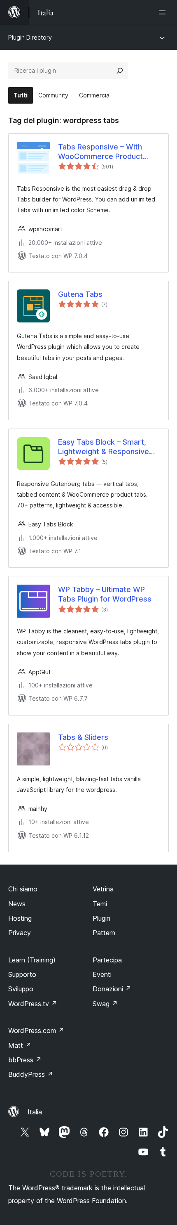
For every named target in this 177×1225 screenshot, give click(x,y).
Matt (19, 1045)
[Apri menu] (164, 12)
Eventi (102, 974)
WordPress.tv (32, 1004)
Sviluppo (20, 989)
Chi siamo (22, 889)
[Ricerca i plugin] (120, 70)
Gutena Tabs (80, 294)
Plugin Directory (30, 37)
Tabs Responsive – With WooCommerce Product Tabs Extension (100, 151)
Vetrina (103, 889)
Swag (105, 1004)
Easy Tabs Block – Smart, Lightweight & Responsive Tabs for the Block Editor (103, 447)
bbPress (25, 1060)
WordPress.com (36, 1030)
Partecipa (107, 960)
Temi (100, 904)
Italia (35, 1112)
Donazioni (112, 989)
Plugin (101, 918)
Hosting (20, 918)
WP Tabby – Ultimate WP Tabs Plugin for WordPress (104, 594)
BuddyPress (30, 1074)
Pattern (104, 933)
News (17, 904)
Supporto (22, 974)
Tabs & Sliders (83, 737)
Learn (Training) (32, 960)
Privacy (19, 933)
